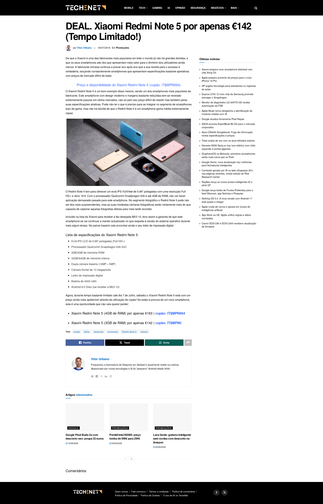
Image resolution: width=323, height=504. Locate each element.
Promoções (122, 47)
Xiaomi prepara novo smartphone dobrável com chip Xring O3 (227, 71)
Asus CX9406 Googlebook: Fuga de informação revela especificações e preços (227, 133)
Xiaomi (144, 331)
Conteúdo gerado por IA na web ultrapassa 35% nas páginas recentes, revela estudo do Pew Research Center (227, 174)
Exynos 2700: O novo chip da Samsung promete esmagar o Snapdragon (227, 95)
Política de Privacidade (126, 495)
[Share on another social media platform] (188, 342)
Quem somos (121, 491)
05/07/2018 (104, 47)
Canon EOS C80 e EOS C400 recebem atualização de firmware (229, 225)
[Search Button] (256, 8)
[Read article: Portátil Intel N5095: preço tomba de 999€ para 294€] (128, 417)
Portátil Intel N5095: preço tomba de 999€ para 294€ (125, 436)
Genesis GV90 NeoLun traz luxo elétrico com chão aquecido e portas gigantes (228, 147)
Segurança (198, 7)
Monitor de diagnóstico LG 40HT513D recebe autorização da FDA (226, 104)
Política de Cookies (150, 495)
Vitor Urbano (84, 47)
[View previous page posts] (125, 458)
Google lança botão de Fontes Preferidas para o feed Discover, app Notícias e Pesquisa (227, 191)
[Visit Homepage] (86, 7)
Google (73, 428)
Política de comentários (183, 491)
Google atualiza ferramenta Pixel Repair (223, 119)
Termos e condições (159, 491)
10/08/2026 (72, 443)
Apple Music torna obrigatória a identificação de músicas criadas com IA (227, 112)
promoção (112, 331)
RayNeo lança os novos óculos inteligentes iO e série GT (227, 183)
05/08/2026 (116, 443)
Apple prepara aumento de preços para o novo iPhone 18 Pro (227, 79)
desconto (99, 331)
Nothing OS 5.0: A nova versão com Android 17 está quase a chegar (227, 200)
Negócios (217, 7)
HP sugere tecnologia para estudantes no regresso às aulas (229, 87)
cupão (77, 331)
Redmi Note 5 (129, 331)
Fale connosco (138, 491)
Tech (142, 7)
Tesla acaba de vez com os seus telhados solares (228, 140)
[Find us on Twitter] (224, 493)
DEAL (87, 331)
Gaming (157, 7)
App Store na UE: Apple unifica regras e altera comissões (226, 216)
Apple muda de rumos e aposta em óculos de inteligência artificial (226, 208)
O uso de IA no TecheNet (175, 495)
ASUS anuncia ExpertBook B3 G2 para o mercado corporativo (228, 125)
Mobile (128, 7)
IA (169, 7)
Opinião (180, 7)
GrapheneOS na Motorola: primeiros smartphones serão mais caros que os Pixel (228, 155)
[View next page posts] (131, 458)
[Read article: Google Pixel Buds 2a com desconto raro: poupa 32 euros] (85, 417)
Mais (234, 7)
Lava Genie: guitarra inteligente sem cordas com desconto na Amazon (172, 438)
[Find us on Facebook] (216, 493)
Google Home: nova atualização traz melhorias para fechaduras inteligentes (227, 163)
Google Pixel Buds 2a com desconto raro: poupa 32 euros (85, 436)
